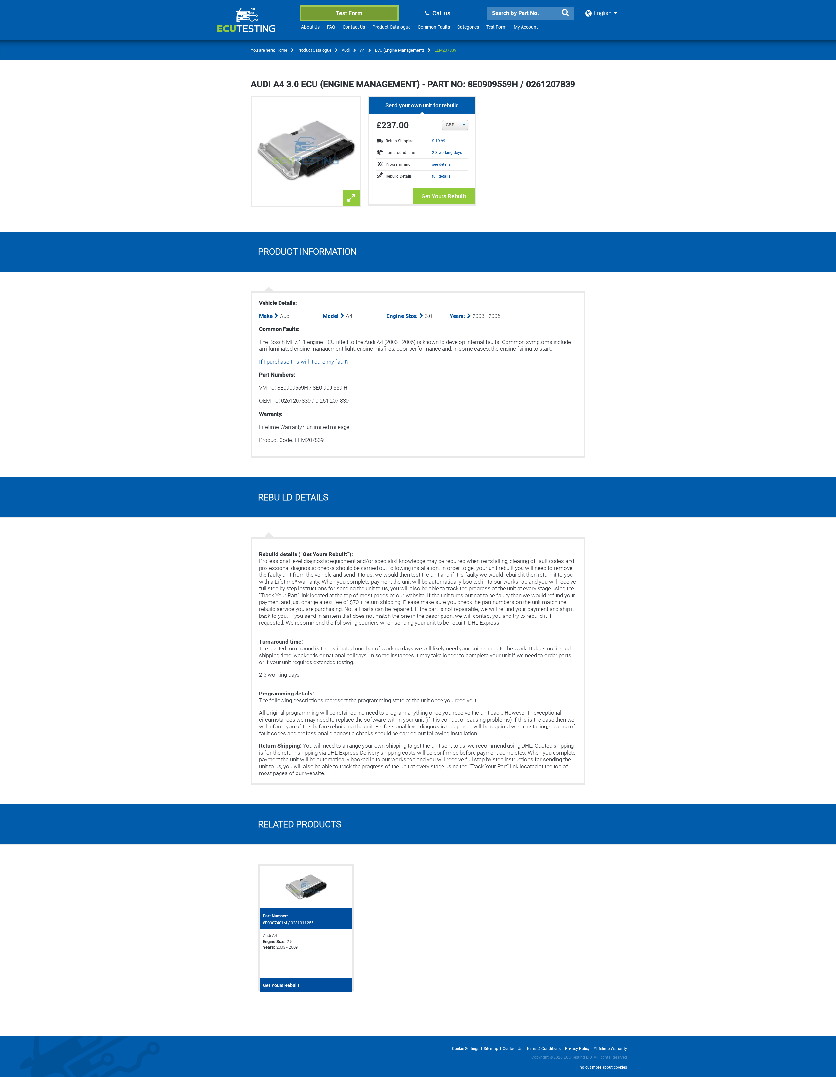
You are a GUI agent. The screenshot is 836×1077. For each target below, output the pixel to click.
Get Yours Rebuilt (443, 196)
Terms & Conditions (543, 1048)
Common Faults (434, 27)
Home (281, 50)
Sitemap (491, 1048)
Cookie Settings (465, 1048)
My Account (526, 27)
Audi (346, 50)
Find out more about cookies (601, 1067)
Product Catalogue (391, 27)
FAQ (331, 27)
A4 (362, 50)
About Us (310, 27)
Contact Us (354, 27)
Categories (468, 27)
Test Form (349, 13)
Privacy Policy (577, 1048)
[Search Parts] (565, 13)
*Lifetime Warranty (610, 1048)
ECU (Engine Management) (399, 50)
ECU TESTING (255, 25)
